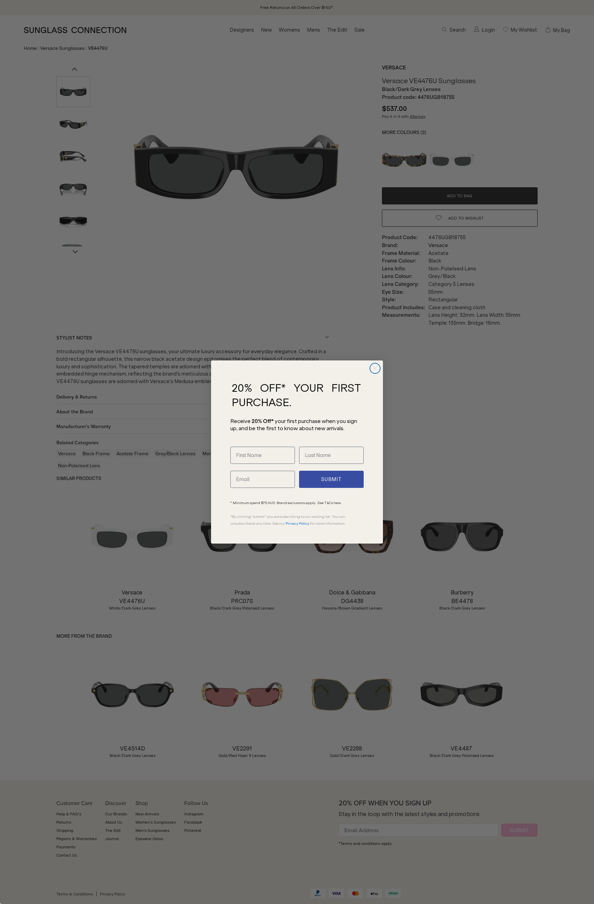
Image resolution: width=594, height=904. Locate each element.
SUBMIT (331, 479)
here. (337, 503)
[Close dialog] (375, 368)
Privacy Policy (297, 523)
